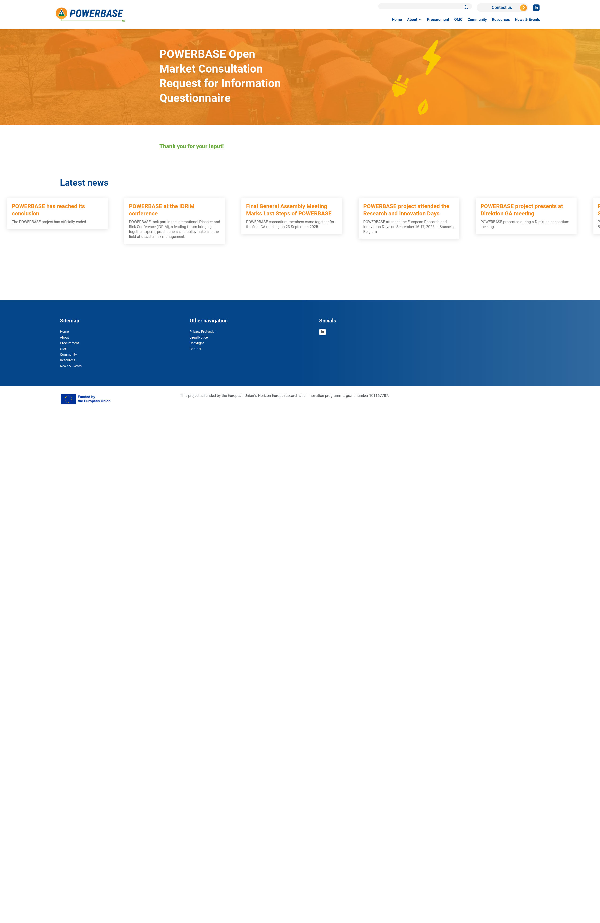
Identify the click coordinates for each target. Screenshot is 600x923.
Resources (501, 20)
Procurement (438, 20)
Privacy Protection (203, 332)
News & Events (527, 20)
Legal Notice (199, 337)
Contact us (502, 7)
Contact (195, 349)
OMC (458, 20)
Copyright (197, 343)
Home (397, 20)
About (412, 20)
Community (477, 20)
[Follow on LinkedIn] (536, 7)
